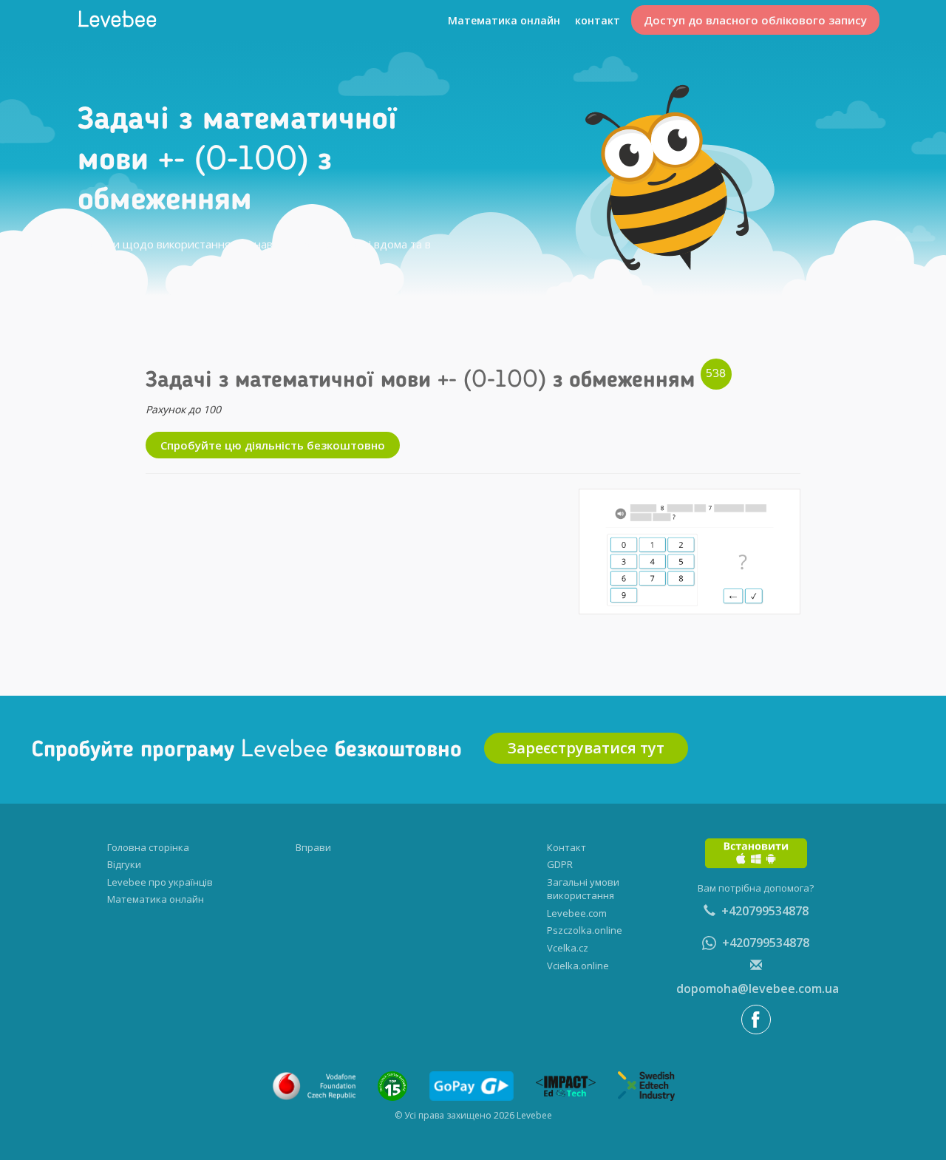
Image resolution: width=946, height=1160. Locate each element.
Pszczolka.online (584, 930)
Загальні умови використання (583, 889)
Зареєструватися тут (586, 748)
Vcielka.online (578, 965)
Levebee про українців (160, 882)
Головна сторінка (148, 847)
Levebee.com (577, 913)
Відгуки (124, 864)
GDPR (560, 864)
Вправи (313, 847)
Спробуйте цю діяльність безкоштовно (272, 445)
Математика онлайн (504, 20)
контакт (597, 20)
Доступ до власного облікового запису (755, 20)
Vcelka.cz (567, 947)
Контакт (566, 847)
